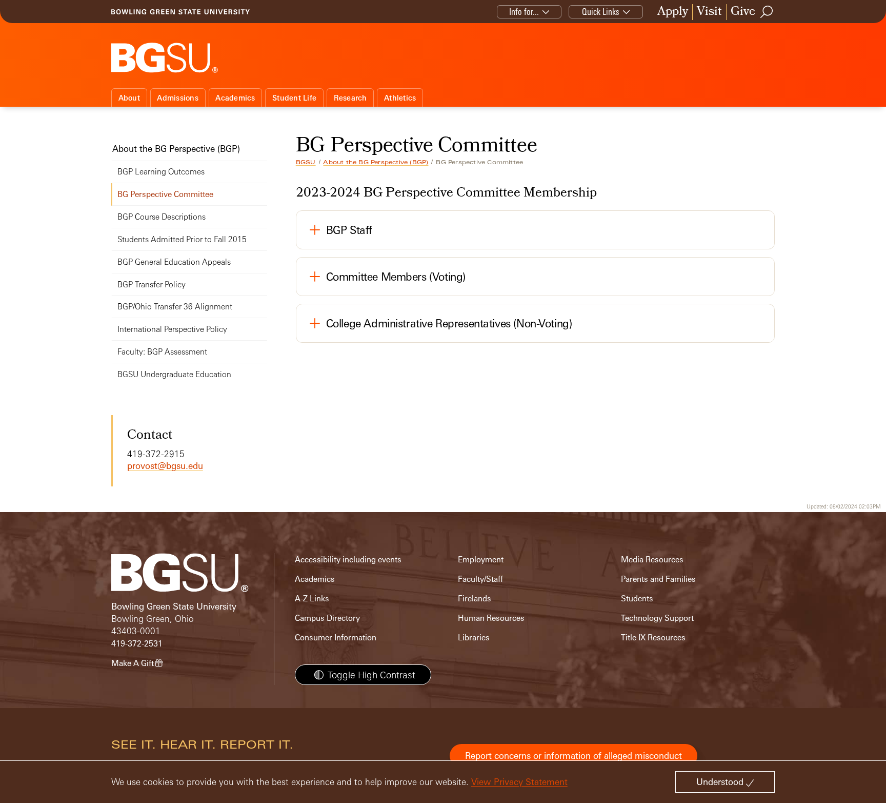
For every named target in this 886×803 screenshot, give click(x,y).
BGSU (306, 162)
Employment (481, 559)
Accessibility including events (348, 559)
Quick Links (600, 11)
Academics (235, 97)
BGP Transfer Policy (151, 284)
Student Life (294, 97)
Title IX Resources (653, 637)
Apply (672, 12)
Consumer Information (335, 637)
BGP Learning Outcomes (161, 172)
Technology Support (657, 618)
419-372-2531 (137, 644)
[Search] (767, 12)
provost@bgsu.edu (165, 465)
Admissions (177, 97)
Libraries (474, 637)
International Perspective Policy (172, 329)
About (129, 97)
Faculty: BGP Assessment (162, 352)
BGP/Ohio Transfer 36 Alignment (174, 306)
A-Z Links (312, 598)
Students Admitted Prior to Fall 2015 (182, 239)
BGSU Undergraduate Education (174, 374)
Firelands (474, 598)
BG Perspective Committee (165, 194)
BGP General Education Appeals (174, 262)
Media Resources (652, 559)
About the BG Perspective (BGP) (375, 162)
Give (743, 12)
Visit (709, 12)
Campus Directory (327, 618)
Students (637, 598)
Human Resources (491, 618)
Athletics (400, 97)
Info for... (524, 11)
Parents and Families (658, 579)
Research (350, 97)
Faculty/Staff (480, 579)
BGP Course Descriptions (161, 217)
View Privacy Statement (519, 781)
